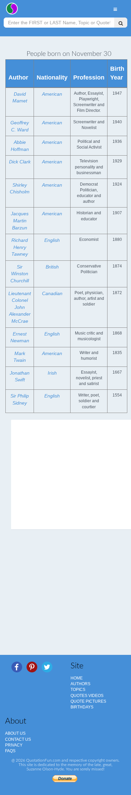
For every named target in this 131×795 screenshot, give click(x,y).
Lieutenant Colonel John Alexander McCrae (19, 307)
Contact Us (18, 739)
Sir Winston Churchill (19, 273)
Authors (80, 683)
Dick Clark (20, 161)
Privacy (14, 745)
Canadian (52, 293)
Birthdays (82, 707)
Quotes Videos (87, 695)
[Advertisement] (65, 596)
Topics (78, 689)
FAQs (10, 751)
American (52, 94)
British (52, 266)
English (52, 240)
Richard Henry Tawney (19, 247)
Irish (52, 373)
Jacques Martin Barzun (20, 220)
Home (77, 678)
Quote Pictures (88, 701)
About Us (15, 733)
